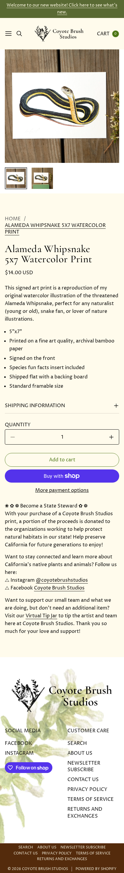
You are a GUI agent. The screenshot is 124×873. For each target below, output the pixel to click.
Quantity (19, 425)
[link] (62, 228)
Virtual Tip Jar (41, 616)
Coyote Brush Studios (59, 588)
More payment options (62, 490)
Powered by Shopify (96, 869)
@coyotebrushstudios (62, 580)
